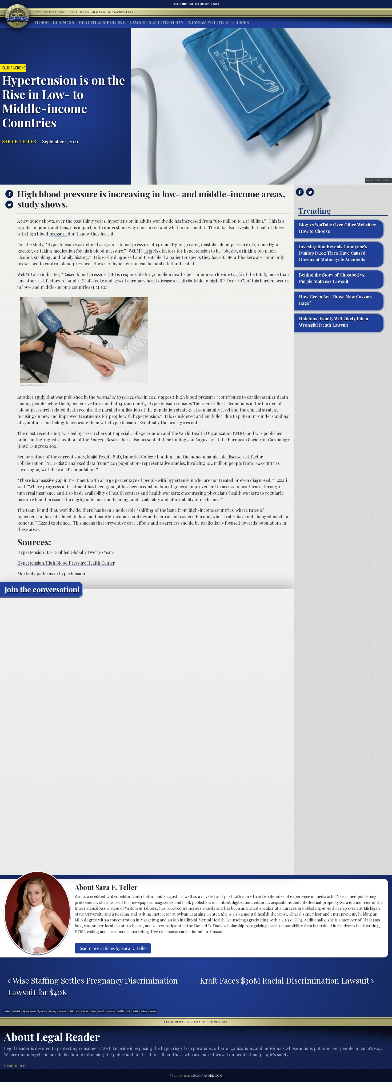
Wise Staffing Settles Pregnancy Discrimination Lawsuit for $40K (93, 986)
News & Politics (208, 22)
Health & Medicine (101, 22)
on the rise (84, 1011)
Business (63, 22)
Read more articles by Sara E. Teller (112, 948)
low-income (62, 1011)
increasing (52, 1011)
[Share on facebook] (8, 194)
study (40, 397)
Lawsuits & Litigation (156, 22)
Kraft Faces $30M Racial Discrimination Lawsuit (285, 980)
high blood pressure (29, 1011)
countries (7, 1011)
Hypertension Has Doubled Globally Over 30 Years (65, 552)
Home (42, 22)
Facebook (190, 4)
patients (93, 1011)
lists (148, 251)
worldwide (153, 1011)
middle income (74, 1011)
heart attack (16, 1011)
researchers (111, 1011)
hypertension (42, 1011)
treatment (144, 1011)
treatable (135, 1011)
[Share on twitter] (8, 204)
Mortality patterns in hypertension (51, 573)
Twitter (210, 4)
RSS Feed (177, 4)
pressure (58, 234)
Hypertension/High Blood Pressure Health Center (66, 563)
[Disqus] (147, 667)
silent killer (121, 1011)
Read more (14, 1065)
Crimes (240, 22)
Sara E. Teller (19, 141)
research (101, 1011)
